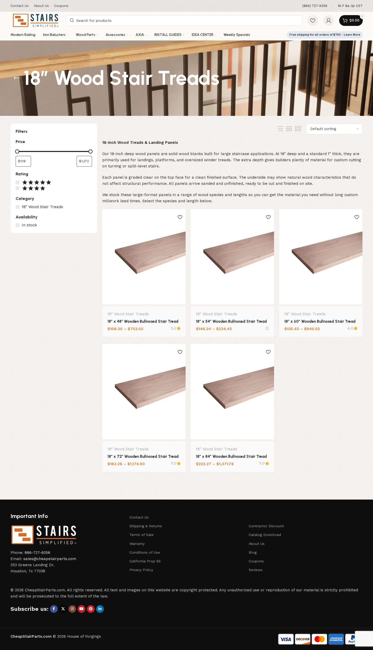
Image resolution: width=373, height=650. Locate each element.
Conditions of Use (144, 552)
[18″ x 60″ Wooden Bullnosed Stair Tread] (320, 256)
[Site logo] (36, 20)
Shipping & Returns (145, 526)
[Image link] (44, 534)
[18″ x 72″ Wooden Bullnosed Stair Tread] (144, 391)
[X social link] (63, 609)
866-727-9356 (37, 552)
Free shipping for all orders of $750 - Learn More (324, 34)
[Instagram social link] (72, 609)
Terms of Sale (141, 535)
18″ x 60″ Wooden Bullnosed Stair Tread (320, 321)
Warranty (137, 544)
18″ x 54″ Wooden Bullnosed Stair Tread (231, 321)
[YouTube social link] (81, 609)
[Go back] (17, 78)
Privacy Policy (141, 570)
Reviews (256, 570)
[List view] (280, 129)
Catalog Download (265, 535)
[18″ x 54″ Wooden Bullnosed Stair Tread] (232, 256)
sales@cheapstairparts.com (49, 558)
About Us (257, 544)
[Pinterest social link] (91, 609)
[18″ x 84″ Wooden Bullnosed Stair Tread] (232, 391)
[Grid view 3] (288, 129)
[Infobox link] (314, 6)
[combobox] (184, 20)
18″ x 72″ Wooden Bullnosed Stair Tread (143, 456)
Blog (253, 552)
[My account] (329, 20)
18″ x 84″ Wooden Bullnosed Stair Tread (231, 456)
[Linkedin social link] (100, 609)
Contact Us (139, 517)
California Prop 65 (145, 561)
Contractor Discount (266, 526)
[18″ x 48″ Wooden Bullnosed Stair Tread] (144, 256)
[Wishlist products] (313, 20)
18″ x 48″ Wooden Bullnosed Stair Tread (142, 321)
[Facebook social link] (54, 609)
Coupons (256, 561)
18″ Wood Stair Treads (128, 314)
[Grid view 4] (298, 129)
